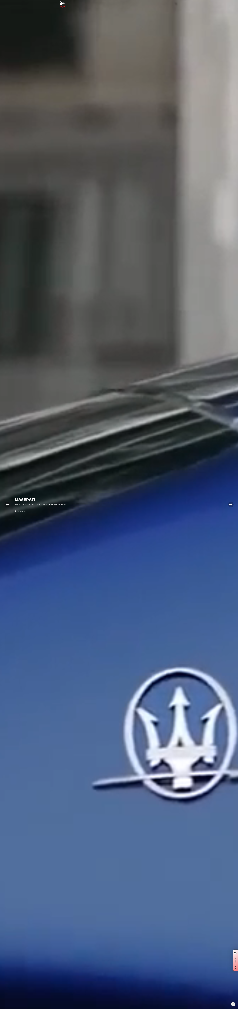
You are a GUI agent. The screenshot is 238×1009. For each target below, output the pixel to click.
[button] (175, 4)
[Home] (62, 4)
